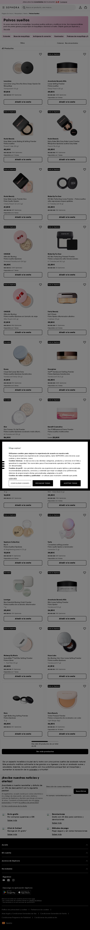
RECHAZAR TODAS (42, 483)
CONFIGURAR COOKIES (20, 483)
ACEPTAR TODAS (70, 483)
